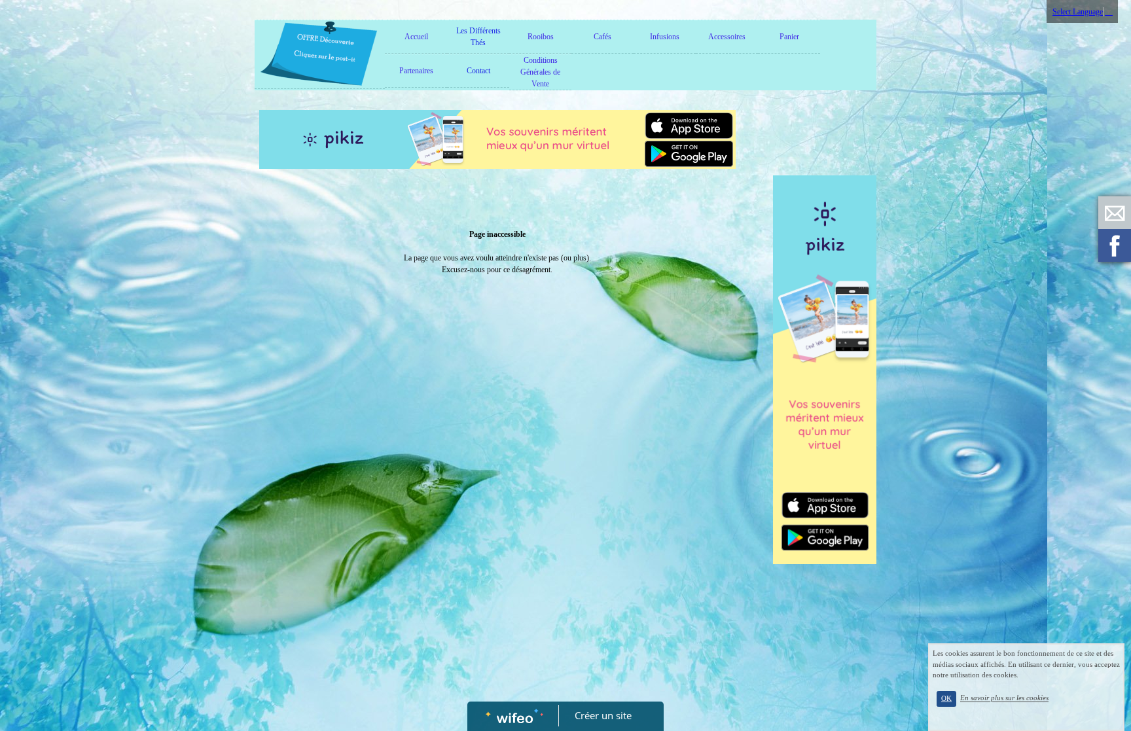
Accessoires (726, 36)
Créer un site (603, 715)
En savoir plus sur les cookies (1004, 698)
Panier (789, 36)
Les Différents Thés (478, 36)
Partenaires (416, 70)
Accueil (416, 36)
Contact (478, 70)
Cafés (602, 36)
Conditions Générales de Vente (540, 72)
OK (946, 698)
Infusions (664, 36)
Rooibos (541, 36)
